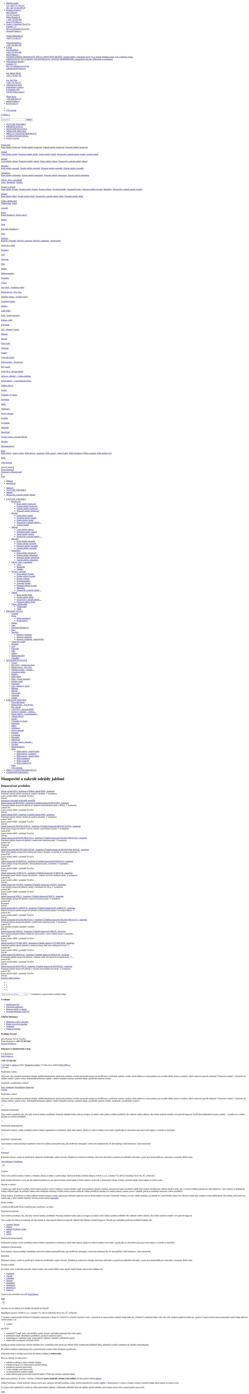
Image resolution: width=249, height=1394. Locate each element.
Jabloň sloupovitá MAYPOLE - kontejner (18, 966)
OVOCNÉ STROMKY (16, 124)
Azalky (4, 390)
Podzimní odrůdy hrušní (28, 154)
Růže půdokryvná (104, 453)
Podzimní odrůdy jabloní (29, 161)
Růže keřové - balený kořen (12, 453)
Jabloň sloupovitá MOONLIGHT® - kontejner (20, 826)
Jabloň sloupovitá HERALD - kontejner (17, 955)
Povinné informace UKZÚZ (17, 1011)
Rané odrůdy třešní (9, 196)
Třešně (4, 194)
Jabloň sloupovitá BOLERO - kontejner (17, 803)
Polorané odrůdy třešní (73, 196)
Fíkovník (4, 259)
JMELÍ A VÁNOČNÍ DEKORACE (21, 133)
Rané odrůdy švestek (9, 189)
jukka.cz (15, 1065)
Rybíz (3, 213)
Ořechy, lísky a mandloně (11, 180)
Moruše (4, 339)
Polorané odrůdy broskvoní (76, 147)
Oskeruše (5, 348)
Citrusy (4, 283)
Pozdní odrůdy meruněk (30, 168)
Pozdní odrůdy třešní (26, 196)
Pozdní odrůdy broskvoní (31, 147)
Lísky (3, 182)
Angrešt (4, 208)
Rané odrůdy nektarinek (11, 175)
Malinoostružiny (7, 273)
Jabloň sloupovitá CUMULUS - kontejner (18, 873)
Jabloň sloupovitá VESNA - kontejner (17, 885)
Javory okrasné (7, 413)
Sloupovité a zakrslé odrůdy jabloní (72, 161)
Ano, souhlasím (7, 1087)
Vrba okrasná (6, 463)
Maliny (4, 220)
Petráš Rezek (33, 1294)
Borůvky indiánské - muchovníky (47, 241)
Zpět (3, 1299)
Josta (3, 224)
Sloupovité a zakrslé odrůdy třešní (49, 196)
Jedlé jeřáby (6, 311)
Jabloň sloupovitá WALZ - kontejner (16, 896)
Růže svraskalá (90, 453)
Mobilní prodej (15, 5)
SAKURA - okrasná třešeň (12, 371)
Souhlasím (18, 1161)
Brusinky (5, 250)
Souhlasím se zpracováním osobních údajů (48, 994)
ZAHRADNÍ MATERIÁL (17, 136)
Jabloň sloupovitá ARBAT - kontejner (17, 931)
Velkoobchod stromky (17, 72)
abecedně (14, 801)
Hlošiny (4, 306)
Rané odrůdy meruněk (10, 168)
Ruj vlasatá (5, 367)
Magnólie (5, 427)
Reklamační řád (12, 1004)
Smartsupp (10, 1285)
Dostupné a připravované (11, 472)
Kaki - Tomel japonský (10, 315)
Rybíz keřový (21, 215)
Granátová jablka (8, 301)
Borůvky (4, 238)
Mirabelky (107, 189)
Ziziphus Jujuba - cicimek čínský (14, 297)
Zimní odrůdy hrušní (47, 154)
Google (9, 1276)
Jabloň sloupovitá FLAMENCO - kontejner (19, 908)
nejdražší (31, 801)
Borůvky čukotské (8, 241)
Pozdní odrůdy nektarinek (32, 175)
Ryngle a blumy (45, 189)
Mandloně (11, 182)
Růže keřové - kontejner (34, 453)
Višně (14, 203)
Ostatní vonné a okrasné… (22, 742)
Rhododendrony (7, 446)
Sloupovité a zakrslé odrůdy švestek (127, 189)
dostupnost (5, 801)
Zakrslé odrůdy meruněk (73, 168)
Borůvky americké (24, 241)
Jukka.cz (9, 488)
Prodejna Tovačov (14, 16)
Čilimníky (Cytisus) (9, 395)
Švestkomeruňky (59, 189)
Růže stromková (75, 453)
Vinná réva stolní (8, 245)
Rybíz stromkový (8, 215)
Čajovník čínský (7, 357)
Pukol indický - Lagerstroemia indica (16, 381)
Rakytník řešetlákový (9, 229)
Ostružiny (5, 278)
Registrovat (11, 483)
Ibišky (3, 404)
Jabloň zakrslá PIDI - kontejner (14, 791)
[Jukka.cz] (5, 115)
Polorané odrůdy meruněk (51, 168)
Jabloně (4, 159)
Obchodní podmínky (14, 1007)
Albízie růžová (7, 385)
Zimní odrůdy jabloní (48, 161)
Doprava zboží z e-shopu (16, 1009)
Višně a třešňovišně (9, 201)
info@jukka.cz (7, 1056)
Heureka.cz (11, 1287)
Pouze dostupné (7, 470)
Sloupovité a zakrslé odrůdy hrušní (71, 154)
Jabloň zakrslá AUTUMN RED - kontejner (19, 943)
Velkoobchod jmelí (15, 93)
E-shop (69, 53)
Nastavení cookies (32, 1065)
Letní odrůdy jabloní (9, 161)
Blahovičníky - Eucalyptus (12, 362)
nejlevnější (23, 801)
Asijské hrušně (92, 154)
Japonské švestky (74, 189)
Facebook (10, 1273)
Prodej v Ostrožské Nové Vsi (18, 34)
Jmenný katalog (12, 138)
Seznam (9, 1280)
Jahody (4, 269)
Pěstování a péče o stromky (17, 1022)
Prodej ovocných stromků (16, 1024)
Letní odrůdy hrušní (9, 154)
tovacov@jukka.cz (8, 1044)
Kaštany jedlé (6, 320)
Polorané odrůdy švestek (92, 189)
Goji (3, 255)
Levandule (5, 423)
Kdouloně (5, 325)
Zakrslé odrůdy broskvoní (53, 147)
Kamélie (4, 418)
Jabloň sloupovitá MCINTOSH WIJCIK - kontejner (22, 850)
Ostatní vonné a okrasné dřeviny (14, 437)
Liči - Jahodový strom (10, 329)
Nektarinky (5, 173)
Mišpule (4, 334)
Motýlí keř (5, 432)
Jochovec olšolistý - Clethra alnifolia (16, 376)
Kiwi (3, 234)
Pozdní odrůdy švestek (28, 189)
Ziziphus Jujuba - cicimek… (22, 670)
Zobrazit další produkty (10, 978)
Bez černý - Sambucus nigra (12, 287)
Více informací (7, 1161)
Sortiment (10, 1026)
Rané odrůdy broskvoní (10, 147)
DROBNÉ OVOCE (14, 126)
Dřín (3, 264)
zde (8, 1198)
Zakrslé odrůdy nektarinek (78, 175)
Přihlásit (9, 481)
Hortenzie (5, 399)
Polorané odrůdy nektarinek (55, 175)
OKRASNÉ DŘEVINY (16, 131)
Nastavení (30, 1087)
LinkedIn (10, 1278)
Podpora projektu (13, 1029)
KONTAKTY (12, 103)
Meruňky (5, 166)
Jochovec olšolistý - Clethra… (23, 712)
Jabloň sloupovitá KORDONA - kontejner (18, 861)
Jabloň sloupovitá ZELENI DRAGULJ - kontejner (22, 838)
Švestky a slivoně (8, 187)
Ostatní (4, 353)
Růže (3, 451)
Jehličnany (5, 409)
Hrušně (4, 152)
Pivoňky (4, 441)
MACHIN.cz (64, 1065)
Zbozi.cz (9, 1290)
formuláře (54, 1198)
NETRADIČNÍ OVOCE (16, 129)
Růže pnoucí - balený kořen (56, 453)
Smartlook (10, 1283)
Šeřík (3, 458)
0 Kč (3, 477)
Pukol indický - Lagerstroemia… (24, 714)
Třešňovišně (6, 203)
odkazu (98, 1378)
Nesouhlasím (19, 1087)
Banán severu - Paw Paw (11, 292)
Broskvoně (5, 145)
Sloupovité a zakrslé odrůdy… (29, 522)
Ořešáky (19, 182)
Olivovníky (5, 343)
